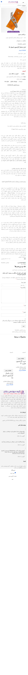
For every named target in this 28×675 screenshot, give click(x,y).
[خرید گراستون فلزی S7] (20, 345)
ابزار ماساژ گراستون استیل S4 (8, 375)
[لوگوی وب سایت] (13, 2)
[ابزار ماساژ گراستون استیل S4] (7, 345)
